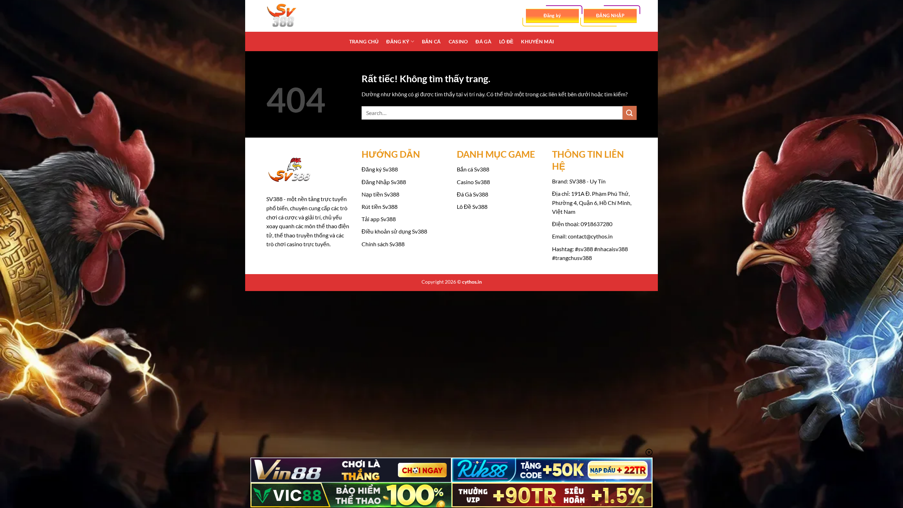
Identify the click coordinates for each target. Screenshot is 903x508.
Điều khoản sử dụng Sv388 (394, 231)
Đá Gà (483, 41)
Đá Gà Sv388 (472, 194)
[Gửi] (630, 113)
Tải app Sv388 (379, 219)
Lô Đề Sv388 (472, 206)
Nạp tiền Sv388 (380, 194)
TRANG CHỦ (364, 41)
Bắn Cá (431, 41)
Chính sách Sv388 (383, 244)
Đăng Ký (397, 41)
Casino (458, 41)
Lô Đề (506, 41)
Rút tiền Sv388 (380, 206)
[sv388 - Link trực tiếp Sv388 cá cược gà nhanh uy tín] (301, 16)
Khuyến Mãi (537, 41)
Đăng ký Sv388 (380, 169)
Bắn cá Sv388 (473, 169)
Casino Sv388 (473, 182)
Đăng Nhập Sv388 (384, 182)
